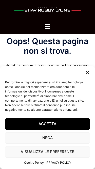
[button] (87, 72)
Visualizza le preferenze (47, 151)
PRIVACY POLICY (58, 162)
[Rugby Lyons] (47, 11)
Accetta (47, 123)
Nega (47, 137)
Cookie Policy (34, 162)
